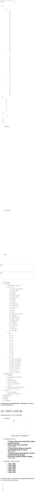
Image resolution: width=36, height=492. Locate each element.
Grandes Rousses (18, 36)
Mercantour (16, 40)
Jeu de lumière (13, 105)
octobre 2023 (12, 162)
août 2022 (11, 175)
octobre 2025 (12, 139)
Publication (11, 241)
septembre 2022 (13, 174)
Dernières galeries (15, 8)
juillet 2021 (11, 187)
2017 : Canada (16, 91)
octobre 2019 (12, 204)
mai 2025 (10, 147)
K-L (12, 66)
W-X (12, 76)
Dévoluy (14, 30)
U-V (12, 75)
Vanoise (14, 51)
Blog (6, 121)
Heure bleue (12, 103)
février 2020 (12, 202)
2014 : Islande (16, 86)
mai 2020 (10, 200)
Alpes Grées (15, 13)
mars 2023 (11, 170)
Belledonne (15, 20)
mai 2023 (10, 169)
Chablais (14, 26)
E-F (12, 61)
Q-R (12, 71)
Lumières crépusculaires (18, 110)
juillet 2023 (11, 165)
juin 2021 (10, 189)
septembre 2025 (13, 140)
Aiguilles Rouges (18, 11)
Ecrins (13, 33)
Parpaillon (15, 43)
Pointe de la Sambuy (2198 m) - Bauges (20, 456)
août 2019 (11, 205)
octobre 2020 (12, 194)
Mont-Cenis (11, 238)
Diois (13, 31)
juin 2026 (10, 132)
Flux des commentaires (15, 260)
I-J (12, 65)
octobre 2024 (12, 150)
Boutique (8, 118)
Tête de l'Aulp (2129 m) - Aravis (17, 449)
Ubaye (13, 50)
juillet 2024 (11, 155)
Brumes (11, 98)
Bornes (14, 21)
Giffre (10, 231)
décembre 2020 (13, 192)
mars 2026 (11, 135)
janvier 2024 (12, 160)
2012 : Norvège (17, 81)
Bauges (14, 16)
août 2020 (11, 195)
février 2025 (12, 149)
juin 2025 (10, 145)
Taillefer (14, 48)
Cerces (14, 25)
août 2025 (11, 142)
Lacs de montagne (15, 106)
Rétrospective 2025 (15, 116)
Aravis (13, 15)
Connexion (11, 257)
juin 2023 (10, 167)
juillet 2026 (11, 130)
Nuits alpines (13, 115)
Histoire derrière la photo (16, 234)
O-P (12, 70)
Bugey (13, 23)
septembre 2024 (13, 152)
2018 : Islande (16, 95)
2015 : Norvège (17, 88)
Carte (6, 120)
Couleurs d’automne (16, 100)
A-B (12, 58)
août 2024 (11, 154)
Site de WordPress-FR (15, 262)
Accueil (7, 5)
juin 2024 (10, 157)
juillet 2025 (11, 144)
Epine (13, 35)
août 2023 (11, 164)
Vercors (14, 53)
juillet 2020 (11, 197)
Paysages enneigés (15, 111)
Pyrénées (14, 45)
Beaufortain (16, 18)
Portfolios (8, 96)
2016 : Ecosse (16, 90)
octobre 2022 (12, 172)
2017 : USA (15, 93)
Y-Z (12, 78)
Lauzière (14, 38)
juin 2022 (10, 179)
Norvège (10, 239)
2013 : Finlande (17, 83)
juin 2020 (10, 199)
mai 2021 (10, 190)
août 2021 (11, 185)
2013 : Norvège (17, 85)
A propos (7, 123)
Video (10, 251)
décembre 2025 (13, 137)
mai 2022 (10, 180)
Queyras (14, 46)
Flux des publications (14, 258)
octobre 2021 (12, 182)
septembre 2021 (13, 184)
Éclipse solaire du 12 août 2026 (17, 444)
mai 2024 (10, 159)
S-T (12, 73)
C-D (12, 60)
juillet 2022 (11, 177)
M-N (12, 68)
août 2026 (11, 129)
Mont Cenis (15, 41)
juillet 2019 (11, 207)
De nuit (11, 101)
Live (9, 108)
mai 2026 (10, 134)
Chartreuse (16, 28)
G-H (12, 63)
